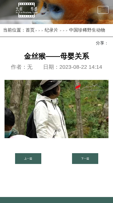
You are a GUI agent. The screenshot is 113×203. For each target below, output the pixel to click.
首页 (30, 29)
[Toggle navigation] (103, 10)
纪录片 (51, 29)
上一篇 (28, 158)
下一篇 (85, 158)
